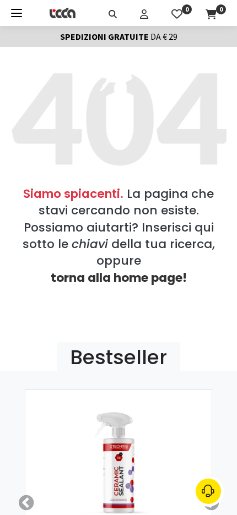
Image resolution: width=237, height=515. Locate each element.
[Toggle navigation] (16, 13)
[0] (176, 12)
